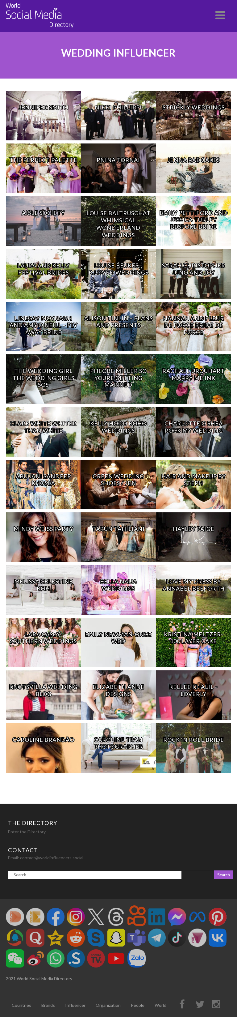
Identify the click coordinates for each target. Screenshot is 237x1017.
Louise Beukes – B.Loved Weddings (118, 269)
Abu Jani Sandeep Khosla (43, 480)
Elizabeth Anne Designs (118, 690)
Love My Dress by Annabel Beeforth (194, 585)
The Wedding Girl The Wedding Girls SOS (43, 377)
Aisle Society (43, 212)
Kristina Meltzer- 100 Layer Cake (193, 638)
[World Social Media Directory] (40, 29)
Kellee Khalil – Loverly (193, 690)
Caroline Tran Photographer (118, 743)
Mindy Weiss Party (43, 528)
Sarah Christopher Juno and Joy (193, 269)
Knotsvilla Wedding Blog (43, 690)
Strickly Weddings (194, 107)
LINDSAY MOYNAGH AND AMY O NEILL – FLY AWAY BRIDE (43, 325)
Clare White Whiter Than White (43, 427)
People (137, 1005)
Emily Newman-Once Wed (118, 638)
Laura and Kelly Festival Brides (43, 269)
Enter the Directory (27, 831)
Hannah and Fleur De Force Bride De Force (193, 325)
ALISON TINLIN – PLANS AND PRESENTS (118, 322)
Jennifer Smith (44, 107)
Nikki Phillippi (118, 107)
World (160, 1005)
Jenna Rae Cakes (193, 159)
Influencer (75, 1005)
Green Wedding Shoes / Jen (118, 480)
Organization (108, 1005)
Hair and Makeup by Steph (193, 480)
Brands (48, 1005)
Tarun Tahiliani (118, 528)
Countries (21, 1005)
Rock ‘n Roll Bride (193, 739)
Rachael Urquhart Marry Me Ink (193, 374)
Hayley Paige (193, 528)
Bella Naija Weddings (118, 585)
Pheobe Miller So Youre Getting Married (118, 377)
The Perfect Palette (43, 159)
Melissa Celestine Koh (43, 585)
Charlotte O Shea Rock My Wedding (193, 427)
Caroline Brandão (43, 739)
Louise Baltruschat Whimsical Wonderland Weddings (118, 224)
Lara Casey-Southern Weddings (43, 638)
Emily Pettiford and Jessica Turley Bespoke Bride (194, 219)
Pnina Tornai (118, 159)
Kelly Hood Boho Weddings (118, 427)
